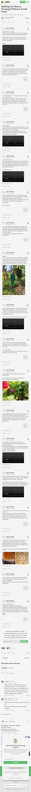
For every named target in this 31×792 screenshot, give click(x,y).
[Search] (28, 721)
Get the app (23, 785)
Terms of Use (22, 771)
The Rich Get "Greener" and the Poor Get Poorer (10, 726)
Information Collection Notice (18, 772)
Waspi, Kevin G (8, 699)
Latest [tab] (6, 721)
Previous (6, 658)
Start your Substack (12, 785)
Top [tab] (3, 721)
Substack (8, 789)
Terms (22, 780)
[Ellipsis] (29, 681)
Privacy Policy (15, 774)
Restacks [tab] (11, 668)
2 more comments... (6, 714)
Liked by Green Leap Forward (11, 682)
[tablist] (7, 668)
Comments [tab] (4, 668)
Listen (27, 18)
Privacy (18, 780)
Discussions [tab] (12, 721)
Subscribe (22, 2)
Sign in (28, 2)
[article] (15, 730)
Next (26, 658)
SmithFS (6, 681)
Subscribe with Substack (16, 768)
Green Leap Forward (9, 17)
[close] (27, 739)
